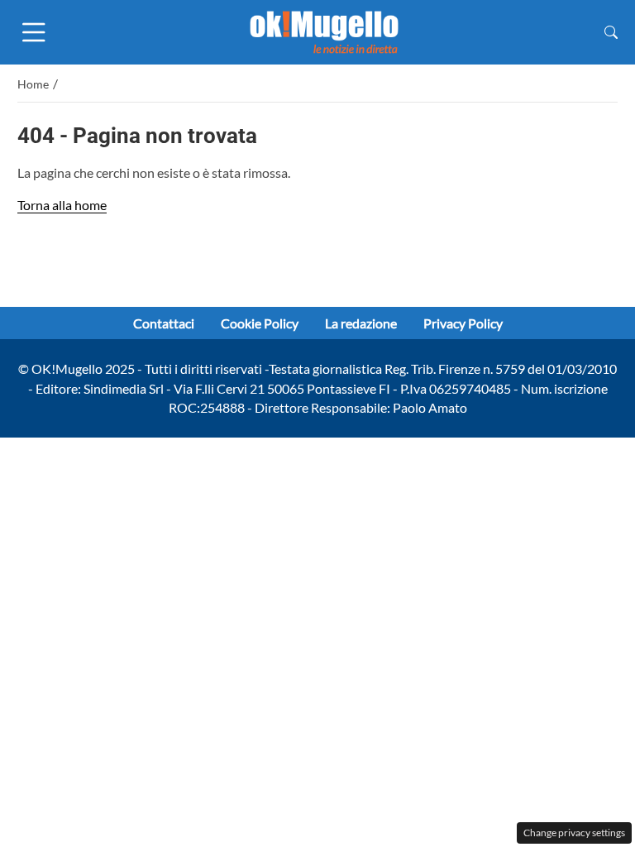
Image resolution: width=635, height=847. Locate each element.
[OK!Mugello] (324, 30)
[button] (611, 32)
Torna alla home (62, 205)
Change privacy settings (574, 832)
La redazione (361, 323)
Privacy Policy (463, 323)
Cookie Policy (259, 323)
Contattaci (163, 323)
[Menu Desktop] (33, 32)
